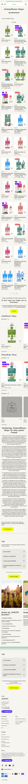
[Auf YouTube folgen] (10, 765)
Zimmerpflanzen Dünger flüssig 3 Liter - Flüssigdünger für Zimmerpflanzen (20, 286)
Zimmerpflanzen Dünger (9, 18)
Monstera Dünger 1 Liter (5, 40)
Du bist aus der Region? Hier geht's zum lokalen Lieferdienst (20, 722)
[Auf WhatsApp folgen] (13, 765)
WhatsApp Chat (4, 718)
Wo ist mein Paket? (5, 721)
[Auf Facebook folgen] (2, 765)
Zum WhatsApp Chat (8, 529)
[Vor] (26, 1)
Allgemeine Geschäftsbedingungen (5, 745)
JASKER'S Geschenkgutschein (20, 718)
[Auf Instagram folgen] (6, 765)
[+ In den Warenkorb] (12, 35)
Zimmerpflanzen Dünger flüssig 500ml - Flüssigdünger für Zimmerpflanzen (7, 175)
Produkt (2, 420)
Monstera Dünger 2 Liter (18, 84)
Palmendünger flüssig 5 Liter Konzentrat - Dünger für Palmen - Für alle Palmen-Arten (20, 108)
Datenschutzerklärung (5, 736)
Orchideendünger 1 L (5, 196)
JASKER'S (2, 38)
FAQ (2, 727)
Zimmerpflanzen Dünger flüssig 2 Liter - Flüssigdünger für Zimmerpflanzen (7, 286)
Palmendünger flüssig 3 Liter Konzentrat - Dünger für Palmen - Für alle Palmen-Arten (20, 175)
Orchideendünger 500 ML (6, 261)
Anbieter (2, 419)
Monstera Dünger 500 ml (6, 61)
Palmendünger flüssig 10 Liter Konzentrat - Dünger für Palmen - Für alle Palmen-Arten (20, 240)
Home (3, 18)
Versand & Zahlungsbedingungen (5, 742)
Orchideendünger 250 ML (6, 152)
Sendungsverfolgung (5, 723)
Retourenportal (4, 725)
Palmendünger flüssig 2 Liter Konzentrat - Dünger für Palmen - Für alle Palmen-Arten (20, 63)
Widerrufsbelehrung (5, 739)
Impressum (3, 734)
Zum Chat (14, 311)
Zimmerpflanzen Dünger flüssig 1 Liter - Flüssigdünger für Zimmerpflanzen (20, 131)
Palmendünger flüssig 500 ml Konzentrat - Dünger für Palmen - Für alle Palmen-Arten (7, 85)
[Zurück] (1, 1)
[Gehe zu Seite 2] (16, 293)
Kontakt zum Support (14, 576)
